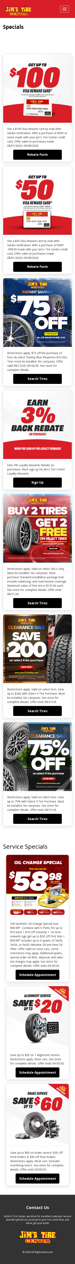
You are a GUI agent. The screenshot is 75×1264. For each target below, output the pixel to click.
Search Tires (37, 378)
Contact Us (37, 1207)
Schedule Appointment (37, 975)
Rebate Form (37, 154)
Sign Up (37, 482)
